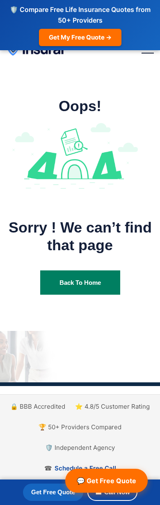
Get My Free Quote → (80, 37)
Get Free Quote (53, 492)
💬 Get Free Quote (106, 481)
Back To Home (80, 282)
